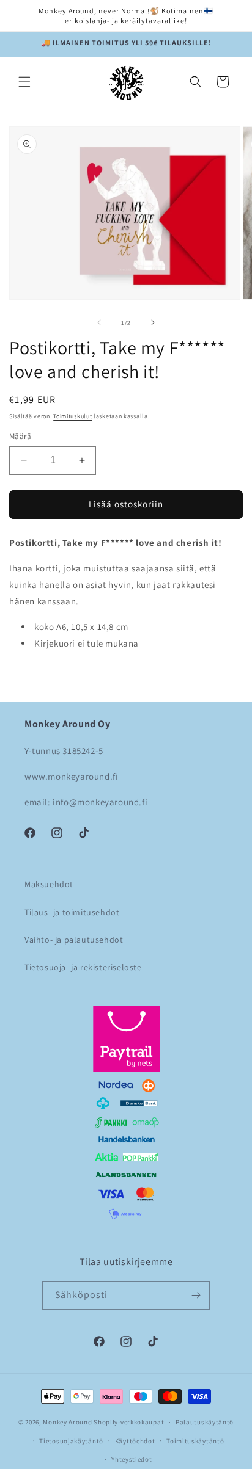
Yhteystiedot (131, 1459)
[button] (24, 81)
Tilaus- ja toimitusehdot (71, 912)
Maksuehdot (48, 884)
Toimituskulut (72, 416)
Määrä (20, 436)
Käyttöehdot (135, 1441)
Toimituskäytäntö (195, 1441)
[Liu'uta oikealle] (152, 322)
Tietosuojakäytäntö (71, 1441)
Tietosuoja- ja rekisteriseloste (83, 967)
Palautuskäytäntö (205, 1422)
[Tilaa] (195, 1295)
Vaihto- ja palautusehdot (73, 939)
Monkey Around (67, 1422)
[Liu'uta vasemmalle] (99, 322)
